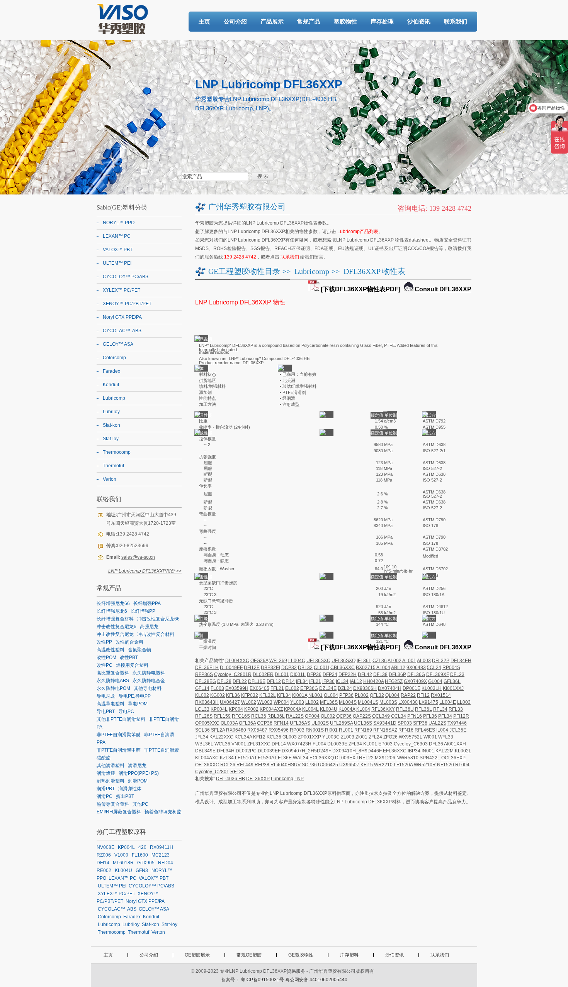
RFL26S (204, 716)
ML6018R (123, 862)
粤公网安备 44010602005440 (316, 979)
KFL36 (233, 695)
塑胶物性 (345, 21)
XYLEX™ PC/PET (121, 290)
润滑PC (104, 796)
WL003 (264, 702)
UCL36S (363, 723)
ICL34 (342, 681)
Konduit (111, 384)
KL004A (346, 709)
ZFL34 (355, 744)
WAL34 (300, 758)
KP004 (236, 709)
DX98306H (365, 688)
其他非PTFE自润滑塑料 (121, 719)
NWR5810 (407, 758)
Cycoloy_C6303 (411, 744)
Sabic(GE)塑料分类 (122, 207)
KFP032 (249, 695)
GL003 (289, 737)
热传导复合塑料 (113, 804)
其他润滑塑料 (110, 765)
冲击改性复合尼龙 (115, 634)
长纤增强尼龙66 (113, 603)
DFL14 (279, 744)
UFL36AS (300, 723)
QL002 (328, 716)
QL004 (392, 695)
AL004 (383, 667)
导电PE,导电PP (135, 696)
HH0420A (373, 681)
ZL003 (347, 737)
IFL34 (302, 681)
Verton (109, 479)
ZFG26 (390, 737)
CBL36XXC (342, 667)
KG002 (217, 695)
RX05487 (257, 730)
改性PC (104, 665)
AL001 (409, 660)
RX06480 (236, 730)
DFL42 (365, 674)
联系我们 (455, 21)
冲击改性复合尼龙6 (116, 626)
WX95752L (410, 737)
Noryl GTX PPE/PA (122, 317)
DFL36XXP (258, 778)
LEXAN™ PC (117, 236)
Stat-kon (111, 425)
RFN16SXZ (385, 730)
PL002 (362, 695)
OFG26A (259, 660)
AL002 (394, 660)
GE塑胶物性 (300, 955)
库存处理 (382, 21)
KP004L (219, 709)
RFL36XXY (383, 709)
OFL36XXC (207, 764)
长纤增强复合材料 (115, 619)
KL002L (463, 751)
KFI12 (259, 737)
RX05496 (279, 730)
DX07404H (389, 688)
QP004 (312, 716)
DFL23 (457, 674)
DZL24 (345, 688)
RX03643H (207, 702)
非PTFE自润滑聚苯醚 (119, 734)
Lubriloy (111, 411)
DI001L (298, 674)
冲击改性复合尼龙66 (158, 619)
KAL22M (444, 751)
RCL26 (227, 764)
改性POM (106, 657)
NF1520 (445, 764)
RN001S (315, 730)
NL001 (315, 695)
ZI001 (361, 737)
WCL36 (222, 744)
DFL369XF (437, 674)
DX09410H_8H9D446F (357, 751)
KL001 (370, 744)
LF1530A (264, 758)
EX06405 (259, 688)
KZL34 (227, 758)
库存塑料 (349, 955)
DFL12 (274, 681)
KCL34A (243, 737)
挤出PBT (125, 796)
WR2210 (383, 764)
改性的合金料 (129, 642)
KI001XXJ (453, 688)
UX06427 (230, 702)
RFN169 (363, 730)
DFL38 (380, 674)
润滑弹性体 (129, 788)
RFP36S (204, 674)
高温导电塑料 (110, 703)
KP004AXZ (271, 709)
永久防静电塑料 (149, 673)
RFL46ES (425, 730)
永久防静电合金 (149, 680)
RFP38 (262, 764)
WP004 (281, 702)
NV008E (105, 847)
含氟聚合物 (139, 649)
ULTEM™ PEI (117, 263)
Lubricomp (311, 271)
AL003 (424, 660)
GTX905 (146, 862)
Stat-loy (111, 438)
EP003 (385, 744)
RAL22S (295, 716)
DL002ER (263, 674)
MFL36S (329, 702)
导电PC (126, 711)
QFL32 (377, 695)
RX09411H (161, 847)
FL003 (217, 688)
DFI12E (252, 667)
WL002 (248, 702)
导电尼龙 (106, 696)
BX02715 (366, 667)
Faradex (111, 371)
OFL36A (247, 723)
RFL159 (222, 716)
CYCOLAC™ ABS (122, 330)
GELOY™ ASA (118, 344)
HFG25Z (394, 681)
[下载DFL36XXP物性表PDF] (360, 289)
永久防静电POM (113, 688)
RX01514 (441, 695)
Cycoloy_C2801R (233, 674)
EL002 (292, 688)
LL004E (447, 702)
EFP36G (309, 688)
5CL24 (434, 667)
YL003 (297, 702)
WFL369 (278, 660)
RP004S (451, 667)
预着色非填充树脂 (163, 812)
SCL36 (202, 730)
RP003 (297, 730)
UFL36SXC (318, 660)
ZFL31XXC (258, 744)
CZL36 (379, 660)
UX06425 (328, 764)
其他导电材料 (148, 688)
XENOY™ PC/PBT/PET (127, 303)
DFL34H (226, 751)
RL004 (462, 764)
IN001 (428, 751)
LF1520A (403, 764)
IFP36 (328, 681)
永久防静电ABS (113, 680)
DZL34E (328, 688)
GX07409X (415, 681)
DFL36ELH (207, 667)
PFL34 (445, 716)
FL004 (319, 744)
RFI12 (423, 695)
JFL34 (201, 737)
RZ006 (104, 855)
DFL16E (256, 681)
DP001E (411, 688)
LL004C (296, 660)
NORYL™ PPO (118, 222)
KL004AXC (207, 758)
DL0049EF (231, 667)
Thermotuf (113, 465)
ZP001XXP (309, 737)
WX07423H (299, 744)
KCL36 (274, 737)
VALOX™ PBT (118, 249)
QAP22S (362, 716)
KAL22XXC (221, 737)
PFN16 (414, 716)
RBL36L (276, 716)
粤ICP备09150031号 (262, 979)
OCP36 (264, 723)
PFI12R (461, 716)
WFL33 (445, 737)
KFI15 (367, 764)
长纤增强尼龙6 (112, 611)
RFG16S (241, 716)
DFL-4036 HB (230, 778)
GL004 (435, 681)
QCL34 (398, 716)
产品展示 (272, 21)
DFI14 (288, 681)
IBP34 (414, 751)
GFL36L (452, 681)
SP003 (405, 723)
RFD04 (165, 862)
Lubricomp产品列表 (357, 231)
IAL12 (356, 681)
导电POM (138, 703)
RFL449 (244, 764)
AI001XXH (455, 744)
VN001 (238, 744)
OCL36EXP (453, 758)
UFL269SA (341, 723)
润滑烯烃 (106, 773)
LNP (299, 778)
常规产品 (308, 21)
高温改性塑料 (110, 649)
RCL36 (258, 716)
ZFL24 (375, 737)
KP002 (251, 709)
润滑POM (138, 781)
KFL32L (267, 695)
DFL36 (436, 744)
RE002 (104, 870)
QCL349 (381, 716)
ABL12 (398, 667)
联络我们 (109, 499)
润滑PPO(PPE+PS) (139, 773)
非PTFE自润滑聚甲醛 (119, 750)
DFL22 (240, 681)
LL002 (312, 702)
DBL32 (305, 667)
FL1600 (140, 855)
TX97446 (457, 723)
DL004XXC (237, 660)
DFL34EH (461, 660)
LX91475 (428, 702)
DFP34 (330, 674)
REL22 (366, 758)
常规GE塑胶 (249, 955)
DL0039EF (269, 751)
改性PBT (129, 657)
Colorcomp (114, 357)
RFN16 (405, 730)
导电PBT (106, 711)
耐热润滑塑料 (110, 781)
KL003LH (432, 688)
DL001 (282, 674)
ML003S (388, 702)
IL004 (442, 730)
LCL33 (202, 709)
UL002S (320, 723)
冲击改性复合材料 (155, 634)
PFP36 (346, 695)
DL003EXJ (346, 758)
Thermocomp (117, 452)
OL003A (229, 723)
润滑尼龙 (137, 765)
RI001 (331, 730)
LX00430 (408, 702)
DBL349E (205, 751)
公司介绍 (235, 21)
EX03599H (236, 688)
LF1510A (244, 758)
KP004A (292, 709)
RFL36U (405, 709)
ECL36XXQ (322, 758)
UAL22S (437, 723)
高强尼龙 (149, 626)
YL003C (331, 737)
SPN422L (430, 758)
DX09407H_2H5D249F (306, 751)
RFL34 (440, 709)
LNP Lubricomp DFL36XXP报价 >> (145, 571)
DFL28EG (205, 681)
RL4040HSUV (285, 764)
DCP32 (289, 667)
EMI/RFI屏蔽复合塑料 (119, 812)
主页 (204, 21)
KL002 (202, 695)
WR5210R (425, 764)
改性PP (104, 642)
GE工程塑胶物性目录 (244, 271)
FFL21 (277, 688)
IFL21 (315, 681)
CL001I (321, 667)
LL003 (464, 702)
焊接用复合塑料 (132, 665)
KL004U (328, 709)
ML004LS (368, 702)
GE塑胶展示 (197, 955)
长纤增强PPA (147, 603)
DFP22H (347, 674)
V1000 (121, 855)
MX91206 (385, 758)
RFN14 (281, 723)
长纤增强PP (143, 611)
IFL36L (364, 660)
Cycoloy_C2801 (212, 771)
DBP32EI (270, 667)
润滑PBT (106, 788)
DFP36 (314, 674)
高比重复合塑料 (113, 673)
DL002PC (246, 751)
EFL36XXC (394, 751)
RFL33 (456, 709)
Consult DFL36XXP (443, 289)
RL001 (346, 730)
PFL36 (430, 716)
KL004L (310, 709)
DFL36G (416, 674)
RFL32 (237, 771)
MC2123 (160, 855)
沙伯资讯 (418, 21)
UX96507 (349, 764)
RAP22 (408, 695)
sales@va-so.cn (138, 557)
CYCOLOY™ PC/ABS (125, 276)
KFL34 (284, 695)
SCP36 (309, 764)
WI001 (430, 737)
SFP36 (420, 723)
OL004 (331, 695)
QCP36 (344, 716)
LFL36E (283, 758)
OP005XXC (207, 723)
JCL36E (457, 730)
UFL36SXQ (343, 660)
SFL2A (218, 730)
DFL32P (440, 660)
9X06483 (416, 667)
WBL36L (204, 744)
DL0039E (337, 744)
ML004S (348, 702)
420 (142, 847)
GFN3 (142, 870)
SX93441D (384, 723)
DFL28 (224, 681)
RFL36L (423, 709)
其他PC (140, 804)
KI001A (299, 695)
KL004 (363, 709)
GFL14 (202, 688)
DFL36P (397, 674)
